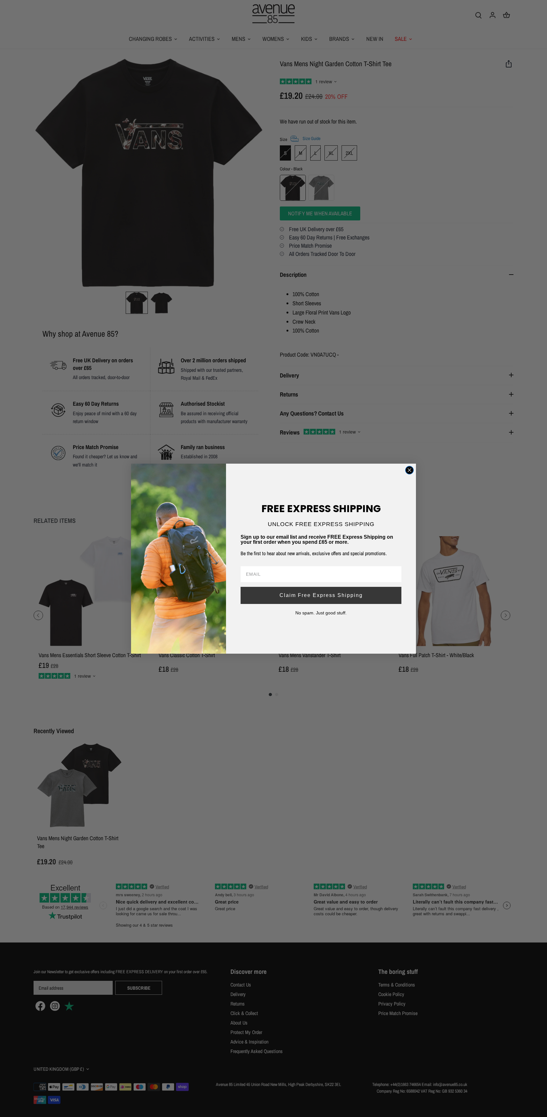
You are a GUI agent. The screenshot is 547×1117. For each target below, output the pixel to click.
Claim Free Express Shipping (321, 595)
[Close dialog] (409, 470)
